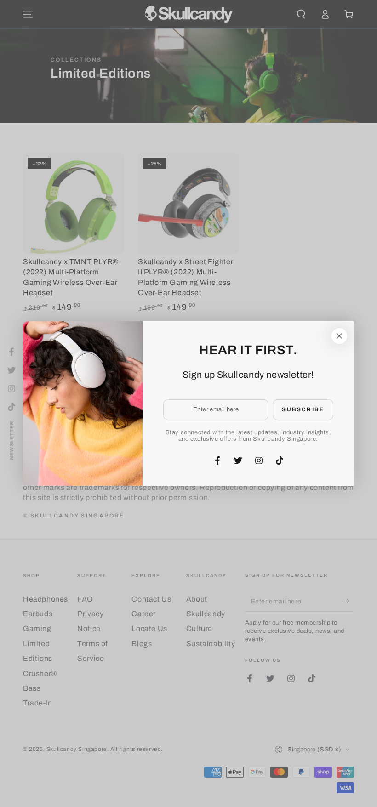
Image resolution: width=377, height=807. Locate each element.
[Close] (339, 336)
